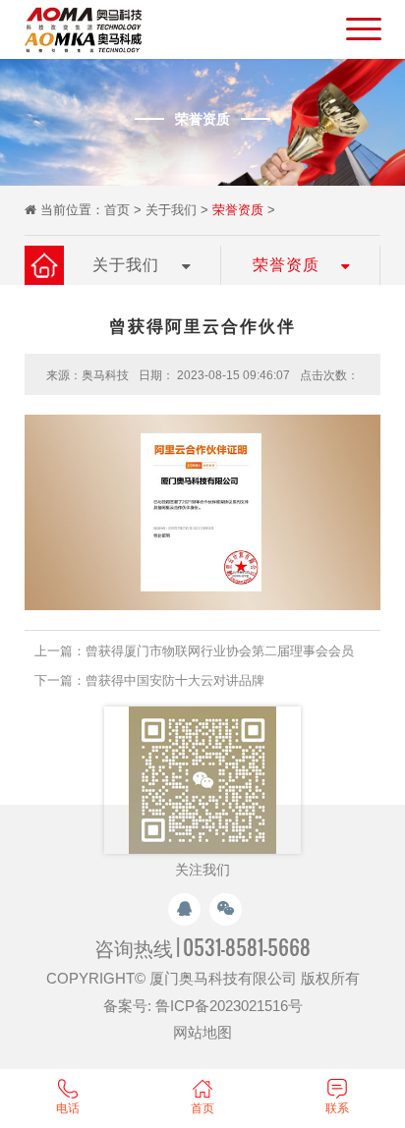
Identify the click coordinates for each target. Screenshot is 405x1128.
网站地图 (202, 1032)
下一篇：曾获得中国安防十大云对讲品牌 (149, 680)
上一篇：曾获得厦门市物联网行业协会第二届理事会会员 (194, 651)
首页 (117, 209)
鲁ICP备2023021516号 (229, 1005)
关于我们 (171, 209)
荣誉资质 (237, 209)
